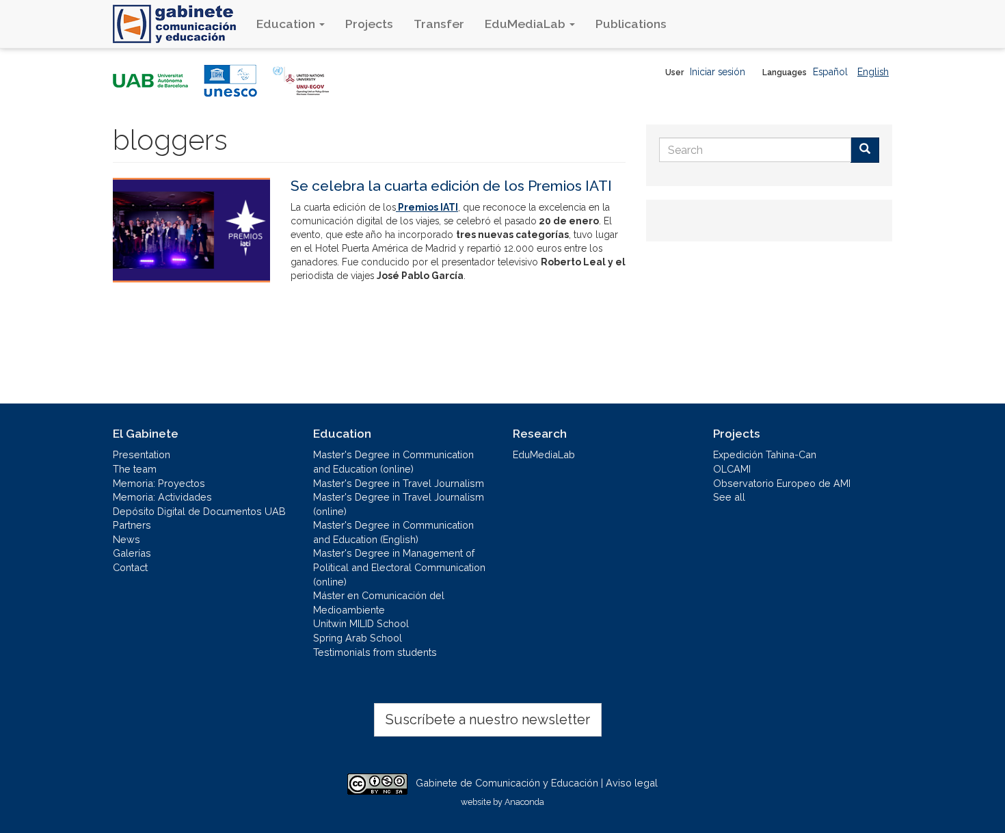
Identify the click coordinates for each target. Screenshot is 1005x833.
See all (729, 497)
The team (135, 469)
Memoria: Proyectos (159, 483)
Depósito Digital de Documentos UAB (199, 511)
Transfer (439, 23)
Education (287, 23)
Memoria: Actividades (162, 497)
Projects (369, 23)
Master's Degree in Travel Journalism (398, 483)
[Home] (179, 24)
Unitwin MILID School (361, 623)
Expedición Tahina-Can (764, 454)
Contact (130, 567)
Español (830, 71)
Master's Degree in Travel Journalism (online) (398, 504)
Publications (631, 23)
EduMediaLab (526, 23)
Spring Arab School (357, 638)
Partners (132, 525)
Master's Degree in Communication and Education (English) (393, 532)
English (873, 71)
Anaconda (524, 802)
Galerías (132, 553)
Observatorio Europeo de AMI (781, 483)
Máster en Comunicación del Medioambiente (378, 603)
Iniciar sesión (717, 71)
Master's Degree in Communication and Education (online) (393, 462)
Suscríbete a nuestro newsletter (488, 719)
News (126, 539)
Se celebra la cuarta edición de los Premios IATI (451, 185)
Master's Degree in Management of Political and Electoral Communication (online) (399, 567)
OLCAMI (732, 469)
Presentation (141, 454)
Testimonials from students (375, 652)
